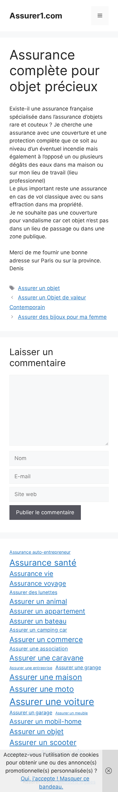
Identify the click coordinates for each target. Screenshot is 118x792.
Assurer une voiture (51, 701)
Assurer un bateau (37, 621)
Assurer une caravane (46, 658)
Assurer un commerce (46, 639)
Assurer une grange (78, 667)
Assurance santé (42, 562)
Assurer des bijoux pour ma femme (62, 317)
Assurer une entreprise (30, 667)
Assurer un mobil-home (45, 721)
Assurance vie (31, 573)
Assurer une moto (41, 689)
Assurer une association (38, 648)
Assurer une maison (45, 677)
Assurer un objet (39, 288)
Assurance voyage (37, 583)
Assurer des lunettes (33, 592)
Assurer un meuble (71, 713)
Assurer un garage (30, 713)
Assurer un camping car (38, 630)
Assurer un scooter (42, 742)
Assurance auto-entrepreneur (39, 552)
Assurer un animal (38, 601)
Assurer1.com (35, 15)
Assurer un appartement (47, 611)
